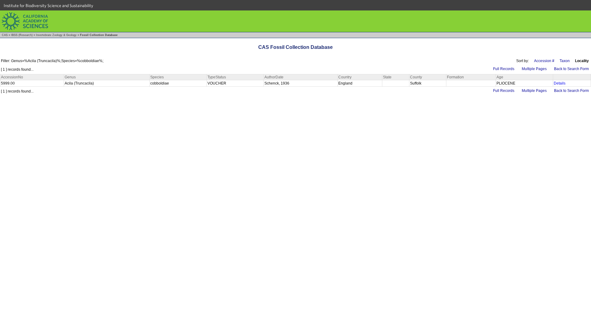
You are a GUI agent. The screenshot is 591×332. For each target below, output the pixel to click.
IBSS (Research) (22, 35)
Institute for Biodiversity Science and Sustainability (48, 5)
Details (559, 83)
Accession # (544, 61)
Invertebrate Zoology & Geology (56, 35)
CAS (5, 35)
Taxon (565, 61)
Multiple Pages (534, 69)
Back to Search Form (571, 69)
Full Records (503, 69)
